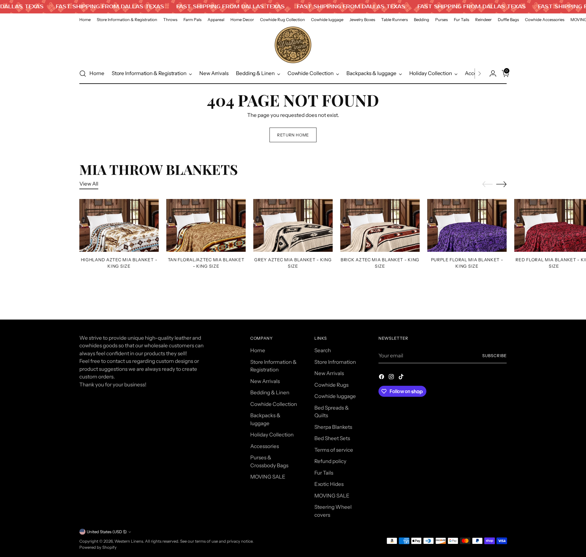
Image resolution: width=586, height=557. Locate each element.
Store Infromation (335, 362)
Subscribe (494, 355)
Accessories (264, 446)
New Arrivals (265, 381)
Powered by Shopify (98, 547)
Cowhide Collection (273, 404)
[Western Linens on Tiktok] (401, 378)
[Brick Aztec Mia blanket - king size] (380, 225)
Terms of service (333, 450)
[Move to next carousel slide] (501, 184)
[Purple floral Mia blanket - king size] (467, 225)
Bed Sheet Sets (332, 438)
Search (322, 350)
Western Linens (128, 541)
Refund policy (330, 461)
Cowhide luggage (335, 396)
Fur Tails (323, 473)
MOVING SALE (267, 477)
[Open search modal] (83, 73)
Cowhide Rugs (331, 385)
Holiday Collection (272, 435)
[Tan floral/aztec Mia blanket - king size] (206, 225)
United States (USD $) (107, 531)
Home (257, 350)
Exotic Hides (329, 484)
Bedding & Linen (269, 392)
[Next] (479, 73)
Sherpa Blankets (333, 427)
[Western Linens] (293, 45)
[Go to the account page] (490, 73)
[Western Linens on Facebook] (382, 378)
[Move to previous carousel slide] (487, 184)
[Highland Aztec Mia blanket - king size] (119, 225)
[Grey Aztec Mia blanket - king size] (293, 225)
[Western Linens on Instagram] (392, 378)
